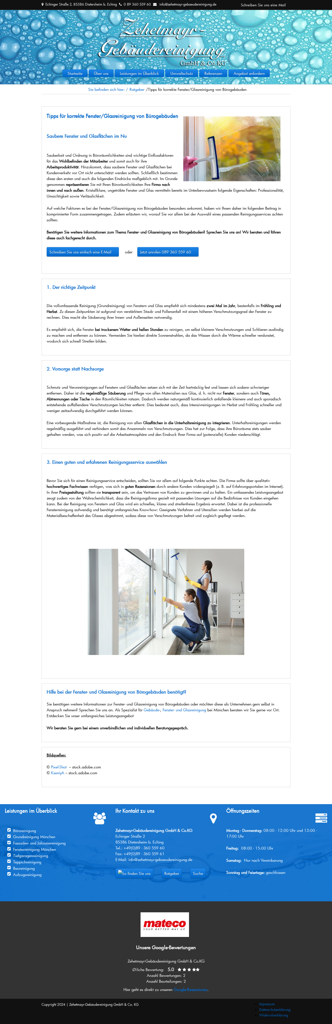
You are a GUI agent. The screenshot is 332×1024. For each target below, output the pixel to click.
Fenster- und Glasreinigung (184, 709)
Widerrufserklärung (273, 1015)
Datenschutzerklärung (274, 1009)
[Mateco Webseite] (164, 913)
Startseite (75, 73)
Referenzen (213, 73)
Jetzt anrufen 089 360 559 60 (168, 251)
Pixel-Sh (57, 766)
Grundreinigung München (34, 836)
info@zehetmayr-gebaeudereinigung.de (187, 4)
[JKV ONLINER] (166, 21)
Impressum (267, 1004)
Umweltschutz (181, 73)
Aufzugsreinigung (27, 874)
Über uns (101, 73)
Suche (198, 873)
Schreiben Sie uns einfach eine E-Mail (82, 251)
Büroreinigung (24, 830)
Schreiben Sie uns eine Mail (263, 4)
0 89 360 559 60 (137, 4)
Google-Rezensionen (190, 989)
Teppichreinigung (27, 861)
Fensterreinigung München (34, 849)
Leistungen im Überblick (139, 73)
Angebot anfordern (249, 73)
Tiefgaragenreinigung (30, 855)
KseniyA (57, 772)
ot (65, 766)
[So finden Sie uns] (134, 873)
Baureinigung (24, 868)
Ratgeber (171, 873)
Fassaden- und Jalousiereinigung (39, 842)
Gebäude (151, 709)
